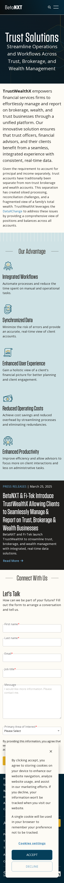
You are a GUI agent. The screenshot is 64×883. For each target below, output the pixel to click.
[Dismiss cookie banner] (50, 752)
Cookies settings (32, 843)
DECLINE (32, 866)
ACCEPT (32, 855)
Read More (11, 561)
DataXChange (13, 211)
